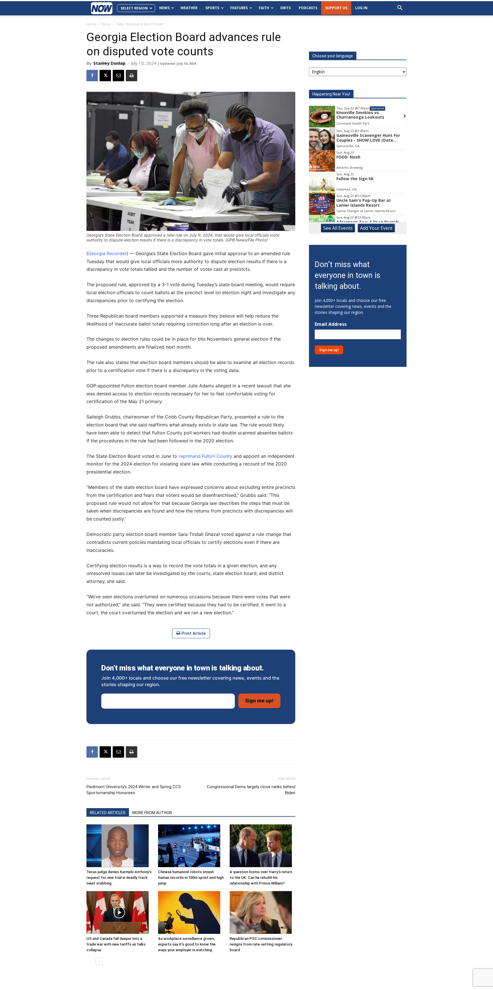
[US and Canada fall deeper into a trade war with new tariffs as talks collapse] (119, 912)
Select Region (134, 8)
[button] (400, 8)
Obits (285, 7)
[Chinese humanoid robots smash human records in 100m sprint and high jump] (191, 845)
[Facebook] (92, 75)
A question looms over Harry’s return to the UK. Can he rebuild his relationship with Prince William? (261, 877)
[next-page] (99, 961)
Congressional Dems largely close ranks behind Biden (251, 789)
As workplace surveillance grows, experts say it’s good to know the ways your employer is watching (186, 944)
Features (239, 7)
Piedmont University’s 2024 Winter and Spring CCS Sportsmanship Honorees (133, 789)
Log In (361, 7)
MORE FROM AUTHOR (152, 812)
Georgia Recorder (107, 253)
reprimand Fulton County (205, 456)
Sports (212, 7)
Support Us (336, 7)
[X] (105, 75)
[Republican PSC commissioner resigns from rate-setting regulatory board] (262, 912)
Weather (189, 7)
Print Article (193, 633)
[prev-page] (90, 961)
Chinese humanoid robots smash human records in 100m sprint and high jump (191, 877)
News (164, 7)
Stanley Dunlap (109, 63)
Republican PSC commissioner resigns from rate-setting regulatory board (261, 944)
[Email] (118, 75)
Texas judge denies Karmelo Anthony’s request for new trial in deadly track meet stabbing (118, 877)
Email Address (331, 324)
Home (91, 24)
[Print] (131, 75)
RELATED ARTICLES (108, 812)
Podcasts (308, 7)
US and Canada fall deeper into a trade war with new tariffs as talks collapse (116, 944)
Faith (264, 7)
